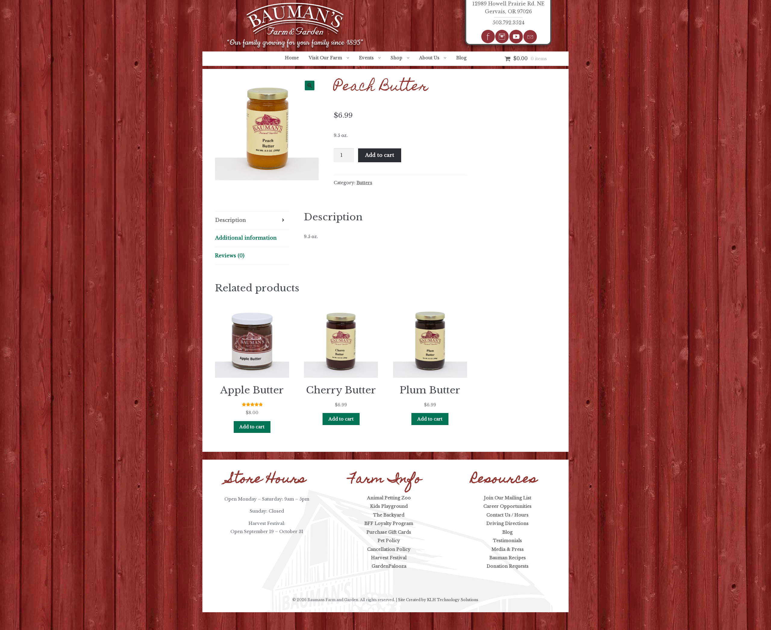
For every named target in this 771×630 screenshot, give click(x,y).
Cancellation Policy (388, 549)
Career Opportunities (507, 506)
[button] (309, 85)
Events (366, 58)
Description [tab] (230, 220)
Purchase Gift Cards (389, 532)
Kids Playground (389, 506)
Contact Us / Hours (507, 515)
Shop (396, 58)
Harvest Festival (389, 557)
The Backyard (388, 515)
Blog (461, 58)
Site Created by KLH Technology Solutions (438, 599)
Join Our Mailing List (507, 498)
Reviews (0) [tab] (230, 256)
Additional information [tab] (246, 238)
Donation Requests (508, 566)
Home (292, 58)
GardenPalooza (389, 566)
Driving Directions (507, 523)
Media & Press (508, 549)
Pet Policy (389, 540)
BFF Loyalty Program (388, 523)
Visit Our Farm (325, 58)
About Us (429, 58)
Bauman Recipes (507, 557)
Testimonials (507, 540)
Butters (364, 182)
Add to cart (379, 155)
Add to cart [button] (251, 427)
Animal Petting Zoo (389, 498)
